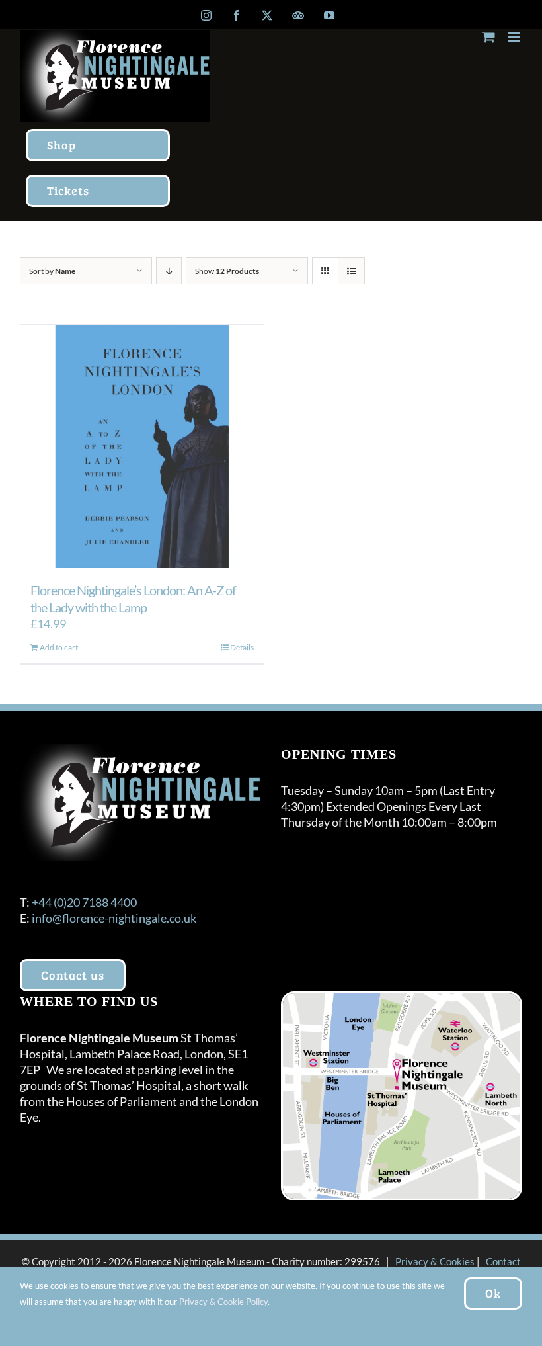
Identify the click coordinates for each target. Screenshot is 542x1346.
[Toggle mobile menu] (515, 37)
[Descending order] (169, 270)
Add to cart (59, 647)
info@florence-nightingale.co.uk (114, 918)
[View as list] (351, 271)
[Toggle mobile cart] (488, 37)
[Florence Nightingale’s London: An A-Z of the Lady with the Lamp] (142, 446)
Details (242, 647)
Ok (493, 1293)
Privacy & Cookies (435, 1261)
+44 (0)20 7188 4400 (84, 902)
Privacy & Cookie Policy (223, 1301)
